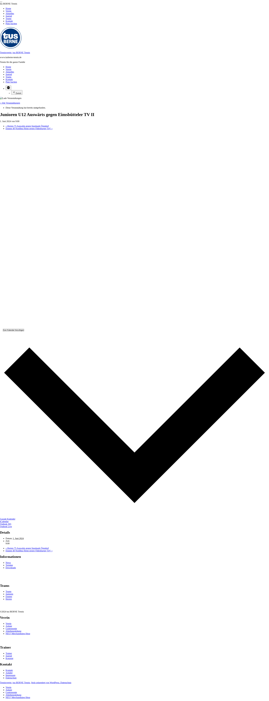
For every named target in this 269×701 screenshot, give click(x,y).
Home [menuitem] (8, 8)
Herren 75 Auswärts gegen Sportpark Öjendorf (27, 126)
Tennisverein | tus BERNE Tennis (15, 52)
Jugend (9, 74)
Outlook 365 (5, 524)
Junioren (9, 594)
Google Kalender (7, 519)
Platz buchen (11, 82)
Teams (8, 77)
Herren (9, 599)
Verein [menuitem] (8, 11)
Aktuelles (10, 72)
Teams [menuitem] (8, 18)
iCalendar (4, 521)
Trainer (9, 653)
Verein (8, 69)
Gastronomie (11, 628)
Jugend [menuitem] (9, 16)
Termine (9, 565)
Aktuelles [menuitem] (10, 13)
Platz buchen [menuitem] (11, 23)
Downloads (11, 567)
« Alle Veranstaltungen (10, 103)
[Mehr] (8, 88)
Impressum (10, 675)
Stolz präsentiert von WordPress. (45, 682)
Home (8, 67)
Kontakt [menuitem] (9, 21)
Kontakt (9, 79)
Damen (9, 596)
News (8, 562)
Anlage (9, 626)
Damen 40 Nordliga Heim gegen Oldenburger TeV (29, 128)
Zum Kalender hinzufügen (13, 330)
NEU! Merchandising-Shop (18, 633)
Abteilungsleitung (13, 631)
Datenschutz (11, 678)
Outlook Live (6, 526)
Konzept (9, 658)
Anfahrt (9, 673)
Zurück (18, 93)
